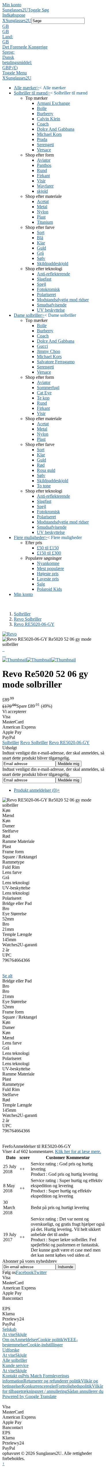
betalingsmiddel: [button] (17, 62)
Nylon (42, 211)
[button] (54, 26)
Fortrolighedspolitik (74, 1386)
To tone (44, 485)
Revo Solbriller (27, 619)
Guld (41, 248)
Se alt (7, 975)
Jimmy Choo (48, 351)
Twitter (40, 1272)
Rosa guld (46, 470)
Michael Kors (49, 134)
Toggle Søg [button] (38, 9)
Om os (8, 1339)
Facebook (25, 1272)
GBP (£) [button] (10, 67)
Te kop (43, 397)
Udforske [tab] (10, 1349)
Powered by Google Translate (29, 1396)
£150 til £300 (49, 553)
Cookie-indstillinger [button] (45, 1344)
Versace (44, 149)
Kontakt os (12, 1375)
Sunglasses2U (15, 9)
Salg (41, 584)
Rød (41, 465)
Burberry (45, 113)
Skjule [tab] (21, 1334)
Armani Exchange (53, 103)
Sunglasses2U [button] (18, 20)
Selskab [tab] (9, 1329)
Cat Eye (44, 392)
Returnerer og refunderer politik (52, 1380)
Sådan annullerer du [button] (85, 1391)
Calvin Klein (48, 118)
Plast (41, 217)
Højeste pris (47, 573)
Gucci (42, 346)
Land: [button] (7, 36)
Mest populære (50, 568)
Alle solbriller (14, 1360)
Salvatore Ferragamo (56, 361)
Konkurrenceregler (39, 1386)
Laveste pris (48, 578)
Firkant (43, 175)
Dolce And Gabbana (55, 129)
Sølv (41, 258)
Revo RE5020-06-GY (34, 624)
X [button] (4, 20)
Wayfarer (45, 186)
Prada (42, 139)
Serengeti (45, 144)
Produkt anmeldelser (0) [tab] (37, 790)
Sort (40, 232)
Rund (42, 170)
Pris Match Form (37, 1375)
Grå (40, 253)
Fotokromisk (48, 289)
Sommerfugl (48, 387)
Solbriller (22, 613)
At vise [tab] (8, 1334)
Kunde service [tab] (15, 1365)
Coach (43, 123)
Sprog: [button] (8, 52)
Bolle (42, 108)
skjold (42, 191)
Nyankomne (48, 563)
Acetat (43, 201)
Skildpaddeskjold (52, 263)
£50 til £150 (48, 547)
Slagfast (44, 279)
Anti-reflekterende (53, 273)
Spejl (41, 284)
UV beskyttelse (51, 310)
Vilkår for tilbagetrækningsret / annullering (52, 1389)
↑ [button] (3, 1463)
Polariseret (46, 294)
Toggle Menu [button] (14, 72)
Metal (42, 206)
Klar (41, 242)
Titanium (45, 222)
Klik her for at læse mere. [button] (78, 1151)
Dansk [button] (8, 57)
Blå (40, 237)
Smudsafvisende (52, 304)
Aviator (43, 160)
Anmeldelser (25, 1339)
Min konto (11, 4)
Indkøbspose (13, 15)
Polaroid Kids (49, 589)
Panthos (44, 165)
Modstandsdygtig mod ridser (63, 299)
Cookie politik (50, 1339)
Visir (41, 180)
